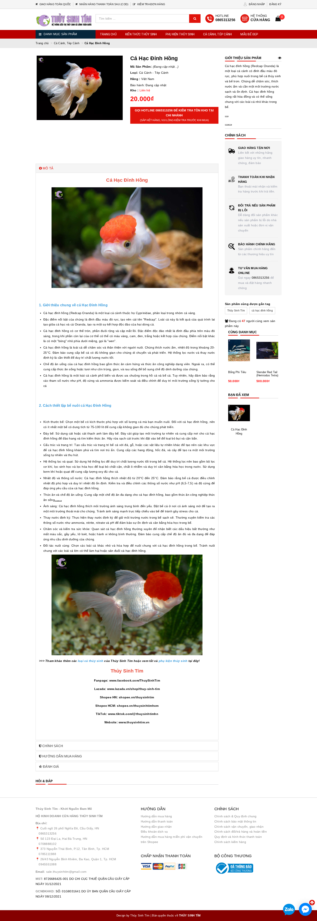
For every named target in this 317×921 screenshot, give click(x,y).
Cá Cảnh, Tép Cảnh (217, 34)
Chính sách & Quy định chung (235, 816)
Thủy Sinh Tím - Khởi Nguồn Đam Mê (64, 808)
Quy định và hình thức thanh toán (238, 836)
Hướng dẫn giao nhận (156, 826)
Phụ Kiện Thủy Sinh (180, 34)
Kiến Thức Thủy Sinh (141, 34)
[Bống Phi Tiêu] (239, 350)
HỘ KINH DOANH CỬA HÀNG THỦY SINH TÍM (69, 816)
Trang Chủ (108, 34)
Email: (40, 871)
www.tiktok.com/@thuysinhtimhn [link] (133, 714)
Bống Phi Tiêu (237, 372)
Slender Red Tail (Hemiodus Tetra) (267, 374)
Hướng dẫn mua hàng (156, 816)
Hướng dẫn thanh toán (157, 821)
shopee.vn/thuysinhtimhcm (137, 705)
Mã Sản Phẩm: (141, 66)
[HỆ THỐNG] (255, 18)
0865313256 (261, 277)
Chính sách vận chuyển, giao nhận (239, 826)
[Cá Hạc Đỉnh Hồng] (239, 413)
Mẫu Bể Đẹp (249, 34)
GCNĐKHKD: (45, 891)
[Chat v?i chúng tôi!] (305, 909)
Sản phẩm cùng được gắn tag (247, 304)
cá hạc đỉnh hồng (262, 310)
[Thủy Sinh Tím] (64, 20)
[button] (127, 168)
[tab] (127, 168)
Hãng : (135, 79)
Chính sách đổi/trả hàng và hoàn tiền (240, 831)
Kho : (134, 90)
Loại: (134, 72)
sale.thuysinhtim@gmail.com (66, 871)
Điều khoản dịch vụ (154, 831)
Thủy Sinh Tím (236, 310)
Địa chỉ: (41, 823)
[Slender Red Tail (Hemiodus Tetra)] (267, 350)
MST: (39, 878)
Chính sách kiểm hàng (230, 842)
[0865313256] (220, 18)
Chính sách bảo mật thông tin (235, 821)
